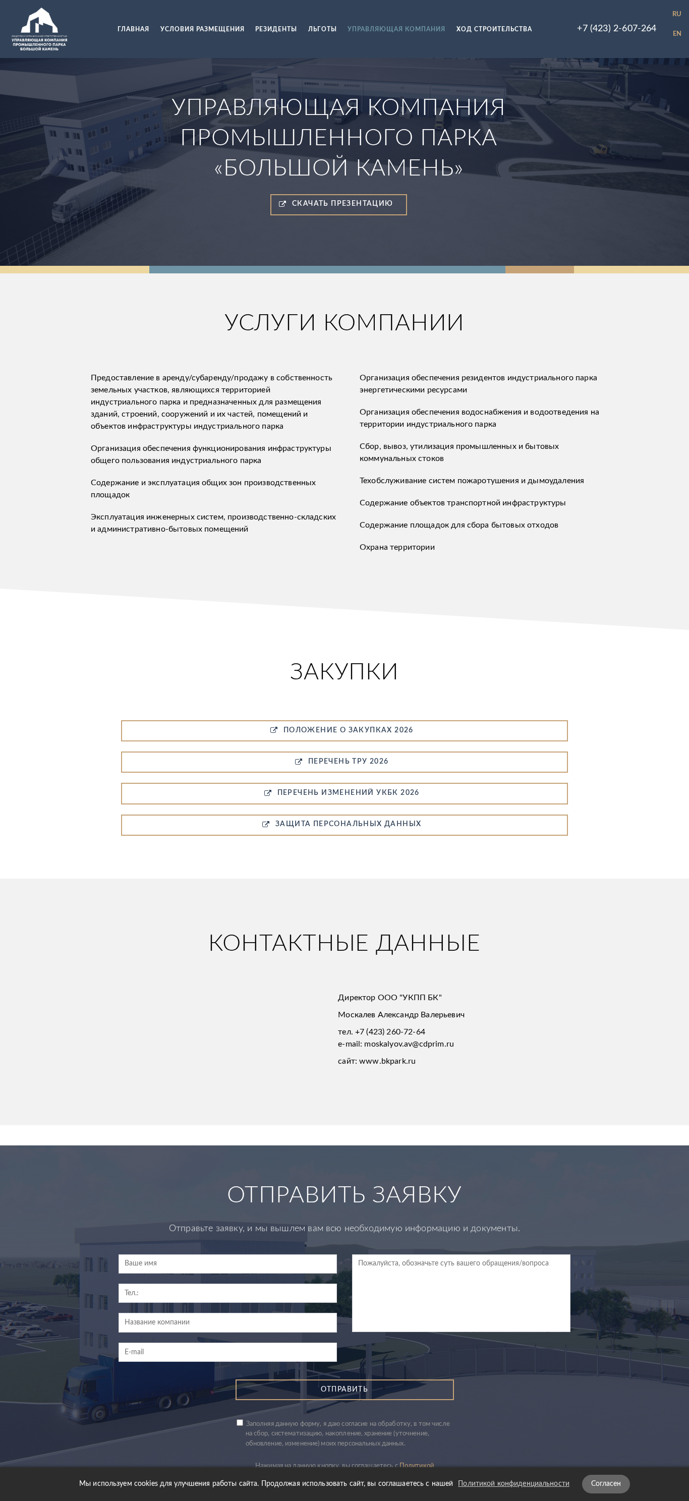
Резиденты (276, 29)
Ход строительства (494, 29)
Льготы (322, 29)
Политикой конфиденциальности (513, 1483)
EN (677, 34)
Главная (133, 29)
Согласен (606, 1483)
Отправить (345, 1389)
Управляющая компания (396, 29)
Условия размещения (202, 29)
